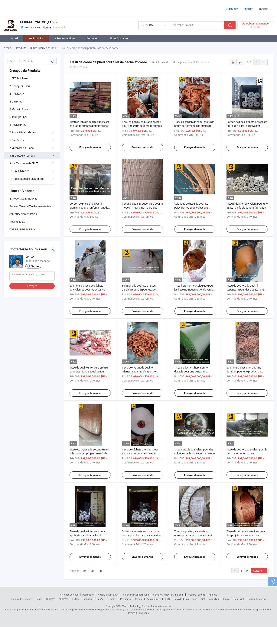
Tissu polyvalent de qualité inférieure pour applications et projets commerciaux (139, 371)
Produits (38, 38)
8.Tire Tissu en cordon (22, 155)
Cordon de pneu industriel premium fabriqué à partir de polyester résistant (246, 126)
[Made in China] (28, 7)
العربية (178, 598)
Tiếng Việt (238, 598)
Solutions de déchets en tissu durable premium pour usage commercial (139, 289)
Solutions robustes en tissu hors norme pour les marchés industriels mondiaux (142, 535)
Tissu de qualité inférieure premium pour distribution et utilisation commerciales (90, 371)
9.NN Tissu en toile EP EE (23, 163)
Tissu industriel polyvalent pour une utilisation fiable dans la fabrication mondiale (247, 207)
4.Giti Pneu (15, 101)
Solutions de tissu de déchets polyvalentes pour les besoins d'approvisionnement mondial (191, 207)
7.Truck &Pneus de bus (22, 132)
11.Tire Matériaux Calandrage (26, 178)
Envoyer (32, 286)
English (38, 598)
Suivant (257, 570)
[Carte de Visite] (53, 249)
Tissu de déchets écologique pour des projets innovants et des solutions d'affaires (245, 535)
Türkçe (226, 598)
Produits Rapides (196, 594)
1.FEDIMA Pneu (18, 78)
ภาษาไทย (214, 598)
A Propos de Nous (64, 38)
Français (87, 598)
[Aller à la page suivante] (263, 62)
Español (100, 598)
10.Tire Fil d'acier (19, 171)
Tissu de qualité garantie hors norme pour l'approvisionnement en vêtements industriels (194, 535)
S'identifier (232, 9)
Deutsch (112, 598)
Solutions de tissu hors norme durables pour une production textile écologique (243, 371)
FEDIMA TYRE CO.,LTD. (37, 22)
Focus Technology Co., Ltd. (136, 606)
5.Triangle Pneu (18, 117)
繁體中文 (63, 598)
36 (92, 571)
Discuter (35, 266)
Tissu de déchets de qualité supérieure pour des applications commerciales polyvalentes (245, 289)
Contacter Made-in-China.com (168, 594)
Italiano (138, 598)
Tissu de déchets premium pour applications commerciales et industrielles (140, 453)
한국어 (168, 598)
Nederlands (191, 598)
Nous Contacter (119, 38)
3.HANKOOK (16, 94)
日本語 (75, 598)
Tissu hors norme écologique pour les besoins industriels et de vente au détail (194, 289)
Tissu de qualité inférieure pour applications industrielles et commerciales (87, 535)
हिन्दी (203, 598)
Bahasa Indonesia (257, 598)
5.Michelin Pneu (18, 109)
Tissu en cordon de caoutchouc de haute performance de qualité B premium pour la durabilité (194, 126)
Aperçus (213, 594)
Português (125, 598)
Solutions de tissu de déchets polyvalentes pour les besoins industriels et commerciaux (87, 289)
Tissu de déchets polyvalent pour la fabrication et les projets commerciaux (246, 453)
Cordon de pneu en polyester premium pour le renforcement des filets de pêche (89, 207)
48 (101, 571)
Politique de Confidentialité (135, 594)
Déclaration (88, 594)
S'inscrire (248, 9)
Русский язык (153, 598)
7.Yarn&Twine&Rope (21, 148)
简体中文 (50, 598)
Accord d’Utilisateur (108, 594)
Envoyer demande (90, 147)
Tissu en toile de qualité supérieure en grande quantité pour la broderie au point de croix (90, 126)
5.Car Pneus (16, 140)
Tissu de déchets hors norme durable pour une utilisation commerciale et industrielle (191, 371)
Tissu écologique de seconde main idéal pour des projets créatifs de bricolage (89, 453)
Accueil (13, 38)
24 (84, 570)
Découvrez (92, 38)
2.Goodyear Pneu (19, 86)
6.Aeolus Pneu (17, 124)
